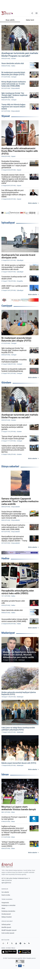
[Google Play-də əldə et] (24, 952)
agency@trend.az (6, 882)
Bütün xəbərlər (32, 203)
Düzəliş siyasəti (6, 914)
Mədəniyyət (8, 632)
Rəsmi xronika (6, 895)
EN (16, 965)
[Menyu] (36, 13)
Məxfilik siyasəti (6, 927)
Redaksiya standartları (8, 911)
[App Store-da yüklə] (9, 952)
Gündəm (6, 382)
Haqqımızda (5, 902)
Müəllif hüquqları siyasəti (9, 930)
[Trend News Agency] (7, 865)
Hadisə (5, 558)
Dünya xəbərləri (10, 466)
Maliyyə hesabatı (7, 917)
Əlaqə (3, 908)
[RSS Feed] (29, 943)
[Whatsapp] (3, 943)
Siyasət (5, 116)
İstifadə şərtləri (6, 924)
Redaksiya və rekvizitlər (8, 905)
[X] (12, 943)
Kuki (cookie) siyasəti (8, 933)
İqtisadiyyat (8, 222)
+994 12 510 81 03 (7, 880)
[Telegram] (20, 943)
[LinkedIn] (24, 943)
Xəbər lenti (30, 20)
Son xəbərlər (5, 892)
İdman (5, 774)
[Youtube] (16, 943)
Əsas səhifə (10, 20)
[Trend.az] (7, 13)
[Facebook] (7, 943)
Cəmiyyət (6, 305)
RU (23, 965)
